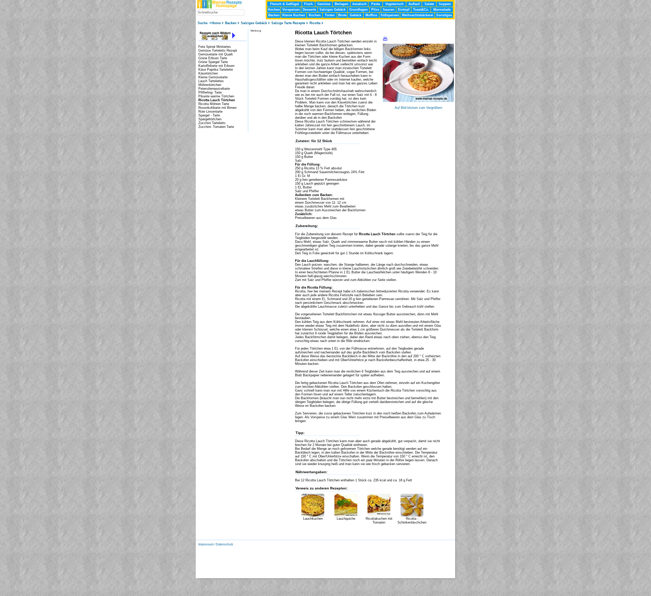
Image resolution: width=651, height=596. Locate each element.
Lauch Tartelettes (211, 81)
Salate (429, 4)
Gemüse (323, 4)
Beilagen (341, 4)
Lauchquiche (346, 518)
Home (216, 23)
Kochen (274, 9)
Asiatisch (359, 4)
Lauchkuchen (313, 518)
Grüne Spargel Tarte (213, 62)
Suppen (445, 4)
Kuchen (315, 15)
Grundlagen (358, 9)
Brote (342, 15)
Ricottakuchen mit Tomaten (379, 520)
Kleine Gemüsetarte (213, 77)
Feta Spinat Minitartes (214, 47)
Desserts (309, 9)
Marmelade (442, 9)
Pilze (375, 9)
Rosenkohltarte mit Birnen (217, 108)
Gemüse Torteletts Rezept (217, 50)
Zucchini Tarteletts (212, 123)
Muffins (371, 15)
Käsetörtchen (208, 73)
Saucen (388, 9)
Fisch (308, 4)
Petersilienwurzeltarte (214, 89)
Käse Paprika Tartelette (215, 69)
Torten (330, 15)
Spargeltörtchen (209, 119)
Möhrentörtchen (209, 85)
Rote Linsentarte (210, 111)
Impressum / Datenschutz (215, 544)
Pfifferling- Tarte (210, 92)
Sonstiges (444, 15)
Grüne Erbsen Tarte (212, 58)
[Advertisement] (354, 532)
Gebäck (355, 15)
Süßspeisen (389, 15)
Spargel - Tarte (209, 115)
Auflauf (414, 4)
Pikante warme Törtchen (216, 96)
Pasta (375, 4)
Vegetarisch (394, 4)
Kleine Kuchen (293, 15)
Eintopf (403, 9)
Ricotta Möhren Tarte (213, 104)
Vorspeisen (291, 9)
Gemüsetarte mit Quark (215, 54)
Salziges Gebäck (332, 9)
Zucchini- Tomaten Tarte (216, 127)
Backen (274, 15)
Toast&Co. (421, 9)
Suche (203, 23)
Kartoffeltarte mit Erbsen (216, 66)
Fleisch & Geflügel (284, 4)
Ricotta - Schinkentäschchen (411, 520)
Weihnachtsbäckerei (417, 15)
